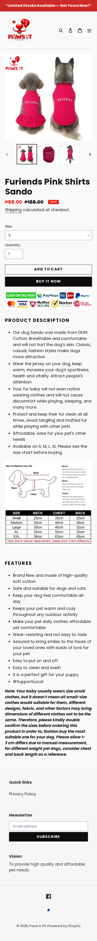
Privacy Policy (22, 794)
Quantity (12, 245)
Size (8, 226)
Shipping (13, 210)
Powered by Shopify (64, 925)
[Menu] (89, 30)
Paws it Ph (37, 925)
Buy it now (48, 281)
